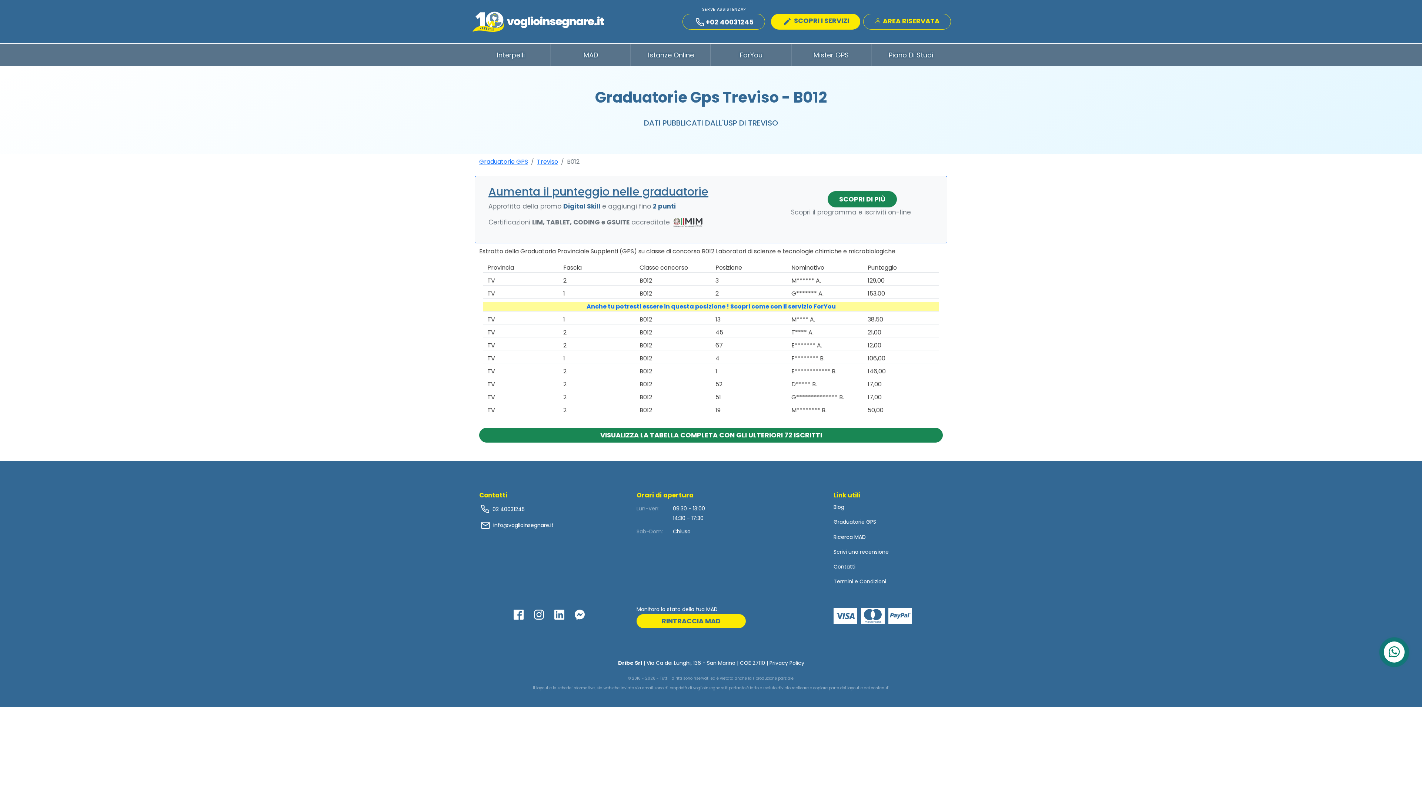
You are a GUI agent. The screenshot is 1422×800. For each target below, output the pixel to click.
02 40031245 (508, 509)
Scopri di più (862, 199)
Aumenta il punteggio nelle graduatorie (598, 192)
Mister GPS (831, 55)
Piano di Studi (911, 55)
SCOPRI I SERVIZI (820, 20)
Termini (843, 581)
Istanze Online (671, 55)
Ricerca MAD (850, 537)
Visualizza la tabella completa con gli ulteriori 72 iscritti (711, 435)
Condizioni (872, 581)
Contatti (844, 566)
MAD (591, 55)
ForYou (751, 55)
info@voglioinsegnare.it (523, 525)
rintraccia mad (691, 621)
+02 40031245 (730, 22)
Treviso (547, 161)
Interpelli (511, 55)
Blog (839, 507)
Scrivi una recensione (861, 552)
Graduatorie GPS (503, 161)
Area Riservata (910, 21)
